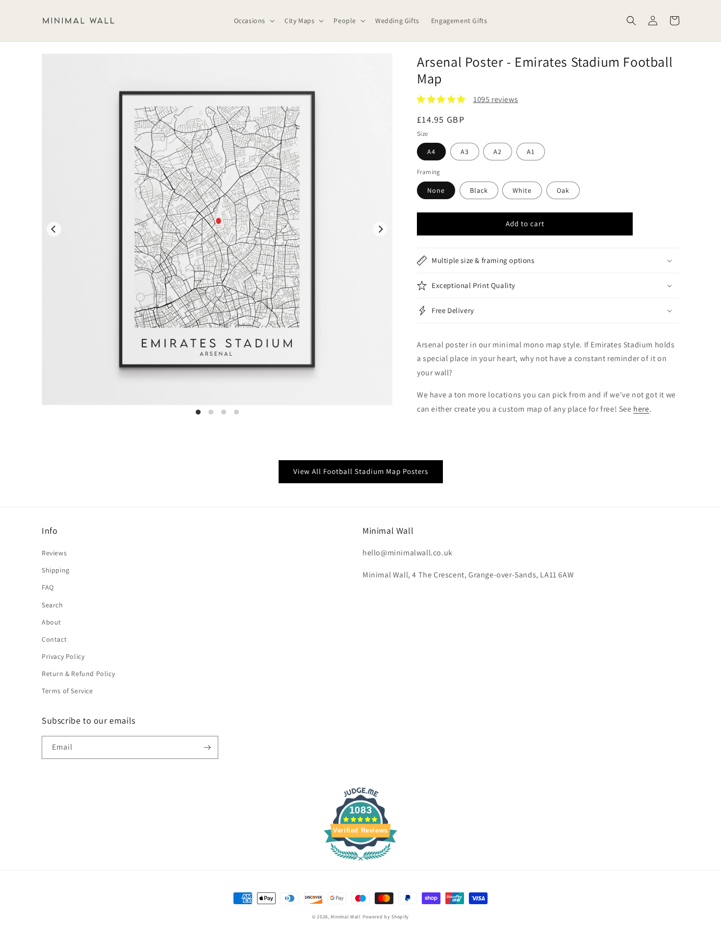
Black (479, 190)
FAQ (48, 587)
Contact (54, 639)
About (51, 622)
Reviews (54, 552)
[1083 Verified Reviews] (360, 862)
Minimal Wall (345, 916)
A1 (531, 151)
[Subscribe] (207, 747)
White (522, 190)
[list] (217, 234)
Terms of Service (67, 690)
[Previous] (54, 229)
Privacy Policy (63, 656)
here (641, 409)
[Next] (380, 229)
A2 (497, 151)
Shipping (56, 570)
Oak (563, 190)
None (436, 190)
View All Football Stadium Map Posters (360, 471)
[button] (253, 20)
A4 (431, 151)
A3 (465, 151)
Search (52, 604)
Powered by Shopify (386, 916)
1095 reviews (495, 99)
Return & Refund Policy (78, 673)
